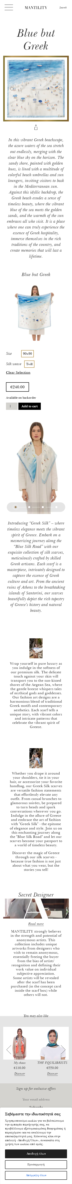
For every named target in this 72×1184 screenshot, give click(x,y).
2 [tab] (29, 507)
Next (60, 88)
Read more (36, 924)
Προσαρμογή (36, 1164)
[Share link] (35, 128)
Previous (11, 88)
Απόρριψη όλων (36, 1175)
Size (9, 353)
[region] (36, 1146)
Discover (19, 1074)
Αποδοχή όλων (36, 1153)
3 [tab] (43, 507)
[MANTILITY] (36, 8)
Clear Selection (18, 372)
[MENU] (9, 7)
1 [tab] (15, 507)
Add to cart (30, 406)
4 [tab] (56, 507)
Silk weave (13, 364)
